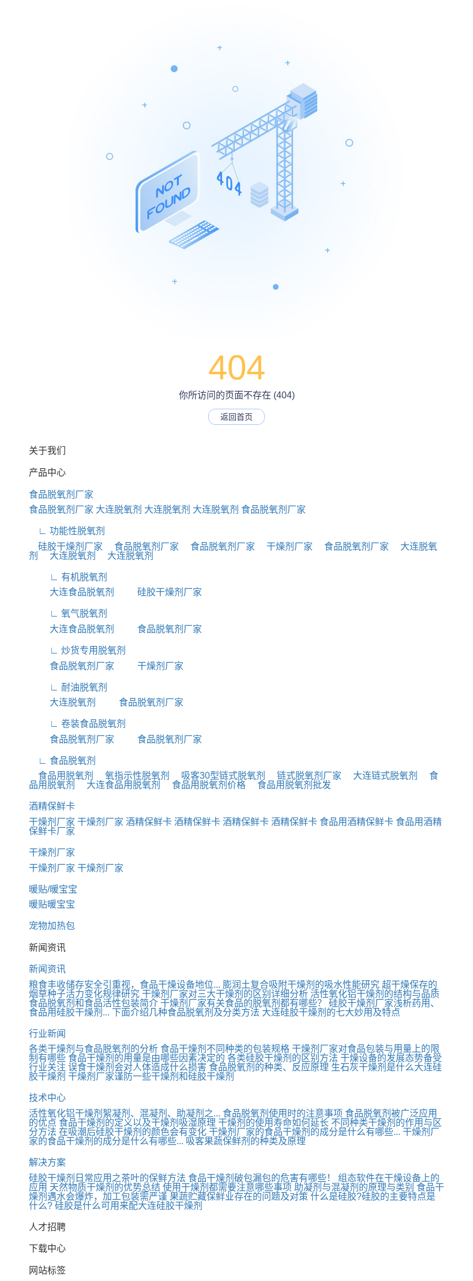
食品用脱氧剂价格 (204, 785)
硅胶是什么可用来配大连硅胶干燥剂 (128, 1206)
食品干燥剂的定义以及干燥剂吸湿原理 (137, 1122)
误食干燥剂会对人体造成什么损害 (137, 1067)
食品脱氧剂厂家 (61, 494)
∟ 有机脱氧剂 (68, 577)
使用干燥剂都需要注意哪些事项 (227, 1187)
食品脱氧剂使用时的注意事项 (283, 1113)
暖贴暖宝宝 (52, 904)
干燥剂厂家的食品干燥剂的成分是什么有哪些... (304, 1132)
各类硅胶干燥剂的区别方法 (282, 1058)
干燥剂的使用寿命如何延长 (273, 1122)
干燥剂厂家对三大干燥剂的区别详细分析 (225, 994)
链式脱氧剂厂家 (304, 775)
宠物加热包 (52, 926)
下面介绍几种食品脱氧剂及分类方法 (186, 1012)
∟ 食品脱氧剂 (62, 760)
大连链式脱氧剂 (381, 775)
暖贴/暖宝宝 (53, 889)
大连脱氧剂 (119, 509)
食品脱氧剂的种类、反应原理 (269, 1067)
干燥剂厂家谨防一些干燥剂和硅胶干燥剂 (151, 1076)
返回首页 (236, 416)
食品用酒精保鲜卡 (356, 822)
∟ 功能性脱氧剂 (67, 531)
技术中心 (47, 1098)
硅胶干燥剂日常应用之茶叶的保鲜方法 (107, 1178)
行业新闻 (47, 1034)
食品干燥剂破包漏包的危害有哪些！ (262, 1178)
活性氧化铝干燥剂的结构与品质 (375, 994)
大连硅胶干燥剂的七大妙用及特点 (331, 1012)
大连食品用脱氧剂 (118, 785)
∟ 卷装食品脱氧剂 (77, 724)
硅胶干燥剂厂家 (66, 546)
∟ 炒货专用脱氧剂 (77, 650)
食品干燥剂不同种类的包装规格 (225, 1049)
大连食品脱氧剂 (71, 592)
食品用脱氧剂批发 (289, 785)
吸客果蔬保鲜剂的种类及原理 (246, 1141)
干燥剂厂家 (285, 546)
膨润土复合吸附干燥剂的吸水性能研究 (301, 984)
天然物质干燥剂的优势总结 (105, 1187)
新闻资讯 (47, 969)
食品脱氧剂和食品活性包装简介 (93, 1003)
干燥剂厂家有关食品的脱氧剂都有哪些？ (243, 1003)
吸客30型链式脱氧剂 (218, 775)
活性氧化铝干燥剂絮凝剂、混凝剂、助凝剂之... (124, 1113)
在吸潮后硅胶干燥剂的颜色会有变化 (133, 1132)
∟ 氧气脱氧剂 (68, 613)
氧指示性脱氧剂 (133, 775)
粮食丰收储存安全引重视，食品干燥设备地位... (124, 984)
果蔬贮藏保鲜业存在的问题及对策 (239, 1196)
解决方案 (47, 1162)
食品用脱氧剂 (61, 775)
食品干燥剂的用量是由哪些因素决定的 (146, 1058)
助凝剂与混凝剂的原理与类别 (354, 1187)
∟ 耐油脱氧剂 (68, 687)
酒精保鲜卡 (52, 806)
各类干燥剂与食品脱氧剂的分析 (93, 1049)
